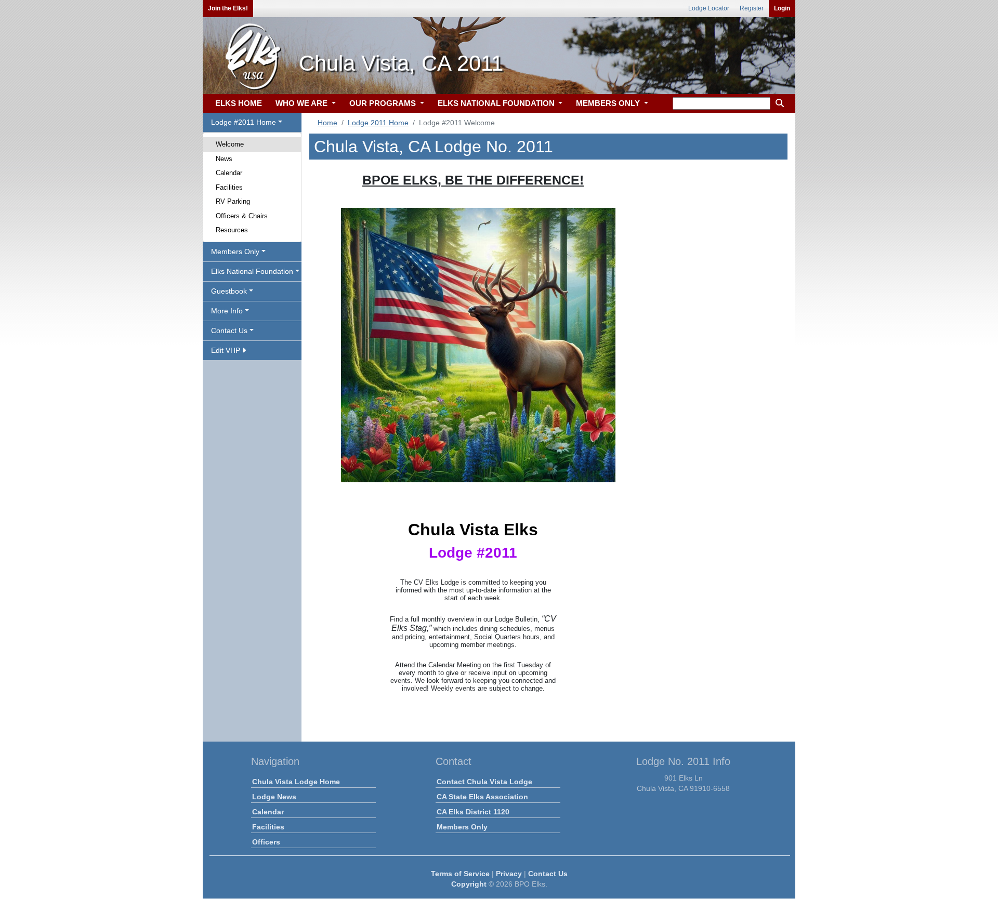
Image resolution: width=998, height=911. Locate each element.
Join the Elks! (228, 8)
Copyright (469, 884)
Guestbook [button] (229, 291)
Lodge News (274, 797)
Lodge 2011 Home (378, 122)
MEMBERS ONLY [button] (609, 103)
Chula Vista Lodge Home (296, 781)
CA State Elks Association (482, 797)
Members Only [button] (235, 251)
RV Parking (233, 201)
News (224, 159)
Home (327, 122)
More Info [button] (227, 311)
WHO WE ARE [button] (302, 103)
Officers (266, 842)
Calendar (229, 173)
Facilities (229, 187)
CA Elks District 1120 (473, 812)
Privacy (509, 873)
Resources (232, 230)
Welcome (230, 144)
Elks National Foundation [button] (252, 271)
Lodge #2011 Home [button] (243, 122)
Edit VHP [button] (226, 350)
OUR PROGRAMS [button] (383, 103)
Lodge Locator (708, 8)
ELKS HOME (238, 103)
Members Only (462, 827)
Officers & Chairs (242, 216)
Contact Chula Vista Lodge (484, 781)
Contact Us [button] (229, 330)
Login (782, 8)
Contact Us (548, 873)
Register (752, 8)
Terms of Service (460, 873)
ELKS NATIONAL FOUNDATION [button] (497, 103)
